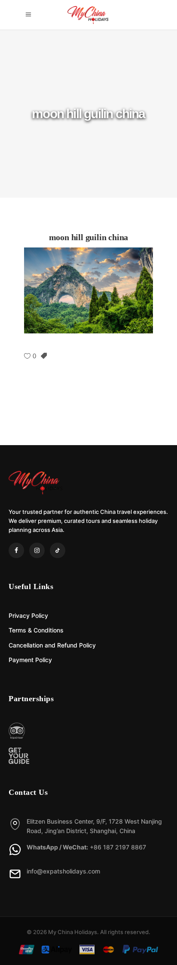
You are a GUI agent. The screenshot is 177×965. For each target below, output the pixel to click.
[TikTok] (57, 550)
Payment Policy (30, 659)
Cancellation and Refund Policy (52, 645)
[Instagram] (37, 550)
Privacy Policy (28, 615)
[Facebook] (16, 550)
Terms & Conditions (36, 630)
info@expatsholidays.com (63, 871)
